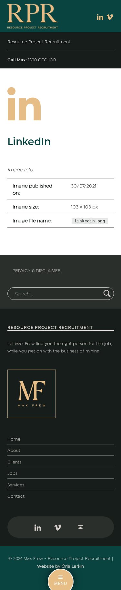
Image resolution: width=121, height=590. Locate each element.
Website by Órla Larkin (60, 565)
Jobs (12, 472)
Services (15, 484)
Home (13, 438)
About (13, 450)
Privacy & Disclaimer (37, 270)
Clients (14, 461)
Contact (16, 495)
